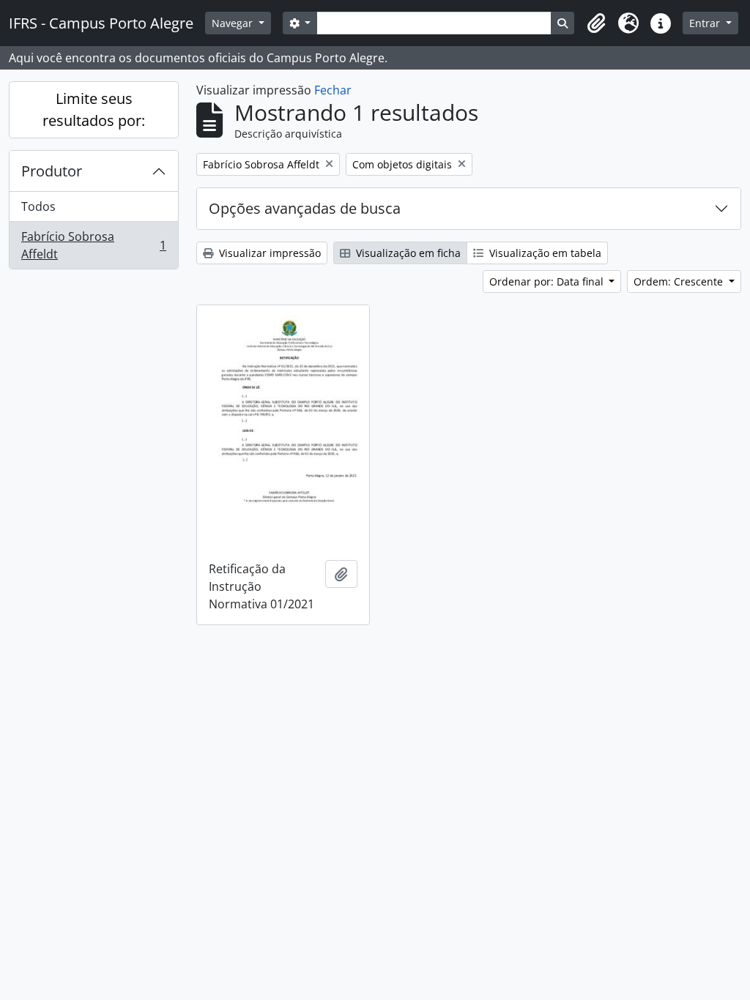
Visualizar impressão (268, 253)
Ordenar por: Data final (547, 281)
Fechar (333, 90)
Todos (38, 206)
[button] (596, 23)
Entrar (706, 23)
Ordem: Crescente (680, 281)
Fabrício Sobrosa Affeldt (93, 245)
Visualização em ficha (407, 253)
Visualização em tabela (543, 253)
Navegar (234, 23)
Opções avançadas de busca (305, 208)
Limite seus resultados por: (93, 109)
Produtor (51, 171)
